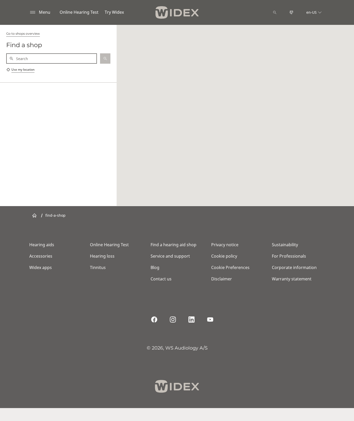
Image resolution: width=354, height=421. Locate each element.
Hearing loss (102, 256)
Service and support (170, 256)
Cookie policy (224, 256)
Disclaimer (221, 279)
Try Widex (114, 12)
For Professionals (289, 256)
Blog (155, 267)
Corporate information (294, 267)
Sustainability (285, 245)
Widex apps (40, 267)
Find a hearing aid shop (173, 245)
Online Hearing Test (79, 12)
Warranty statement (291, 279)
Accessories (40, 256)
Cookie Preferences (230, 267)
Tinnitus (98, 267)
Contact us (161, 279)
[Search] (275, 12)
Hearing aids (41, 245)
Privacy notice (224, 245)
